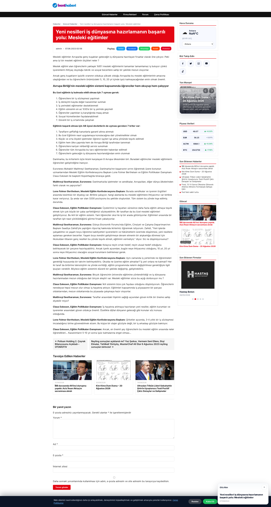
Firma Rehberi (130, 14)
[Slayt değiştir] (193, 299)
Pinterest (166, 49)
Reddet (195, 501)
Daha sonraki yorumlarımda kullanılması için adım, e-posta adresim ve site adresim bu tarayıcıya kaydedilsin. (111, 481)
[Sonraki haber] (211, 90)
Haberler (57, 24)
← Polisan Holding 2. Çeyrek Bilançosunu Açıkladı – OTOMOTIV (70, 344)
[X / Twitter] (190, 63)
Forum (145, 14)
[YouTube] (206, 63)
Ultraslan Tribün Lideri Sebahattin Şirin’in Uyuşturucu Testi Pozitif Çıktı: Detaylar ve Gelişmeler (198, 179)
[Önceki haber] (205, 90)
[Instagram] (198, 63)
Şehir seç (187, 38)
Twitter (121, 49)
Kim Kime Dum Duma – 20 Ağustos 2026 (197, 172)
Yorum (57, 417)
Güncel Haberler (110, 14)
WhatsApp (144, 49)
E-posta (58, 455)
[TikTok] (183, 71)
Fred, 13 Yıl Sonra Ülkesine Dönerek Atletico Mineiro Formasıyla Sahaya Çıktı (197, 186)
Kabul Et (210, 501)
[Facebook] (183, 63)
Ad (55, 444)
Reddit (155, 49)
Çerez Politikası (161, 14)
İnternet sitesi (60, 466)
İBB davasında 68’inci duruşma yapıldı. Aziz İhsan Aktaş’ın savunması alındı (198, 167)
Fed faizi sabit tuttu (190, 192)
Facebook (132, 49)
